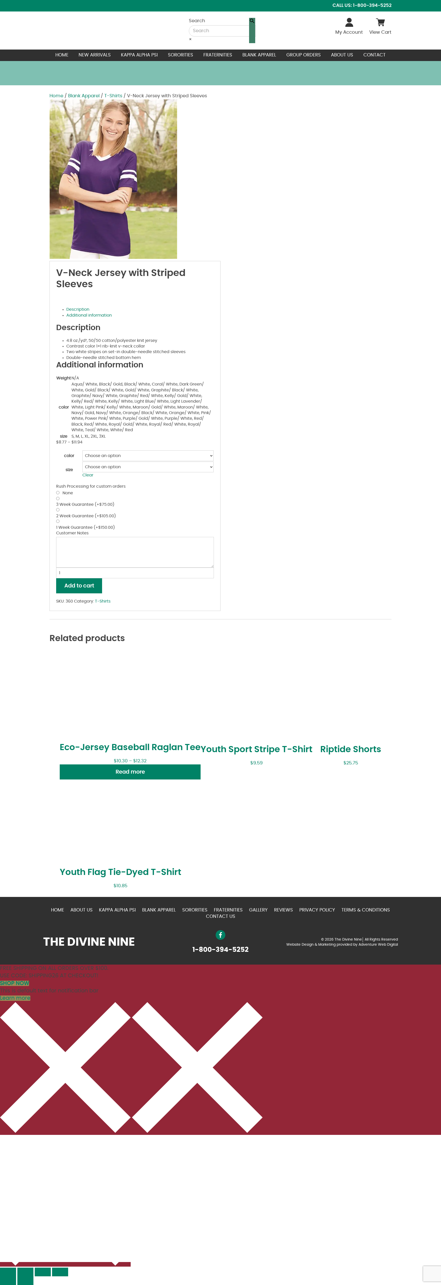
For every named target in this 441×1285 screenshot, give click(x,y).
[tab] (140, 309)
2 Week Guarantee (86, 516)
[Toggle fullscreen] (43, 1272)
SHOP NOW (14, 983)
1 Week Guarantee (85, 527)
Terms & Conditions (365, 910)
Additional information (89, 315)
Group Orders (303, 55)
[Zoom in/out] (60, 1272)
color (69, 456)
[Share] (25, 1272)
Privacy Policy (317, 910)
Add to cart (79, 586)
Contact (374, 55)
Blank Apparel (259, 55)
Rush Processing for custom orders (91, 486)
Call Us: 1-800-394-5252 (362, 5)
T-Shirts (113, 96)
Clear (87, 475)
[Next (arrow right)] (25, 1280)
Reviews (283, 910)
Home (61, 55)
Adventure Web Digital (378, 944)
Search (197, 21)
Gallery (258, 910)
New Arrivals (95, 55)
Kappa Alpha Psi (139, 55)
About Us (342, 55)
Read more (130, 772)
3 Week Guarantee (85, 504)
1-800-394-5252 (220, 949)
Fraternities (217, 55)
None (66, 493)
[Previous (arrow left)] (8, 1280)
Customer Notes (72, 533)
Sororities (180, 55)
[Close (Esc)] (8, 1272)
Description (77, 309)
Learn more (15, 998)
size (69, 470)
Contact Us (220, 916)
